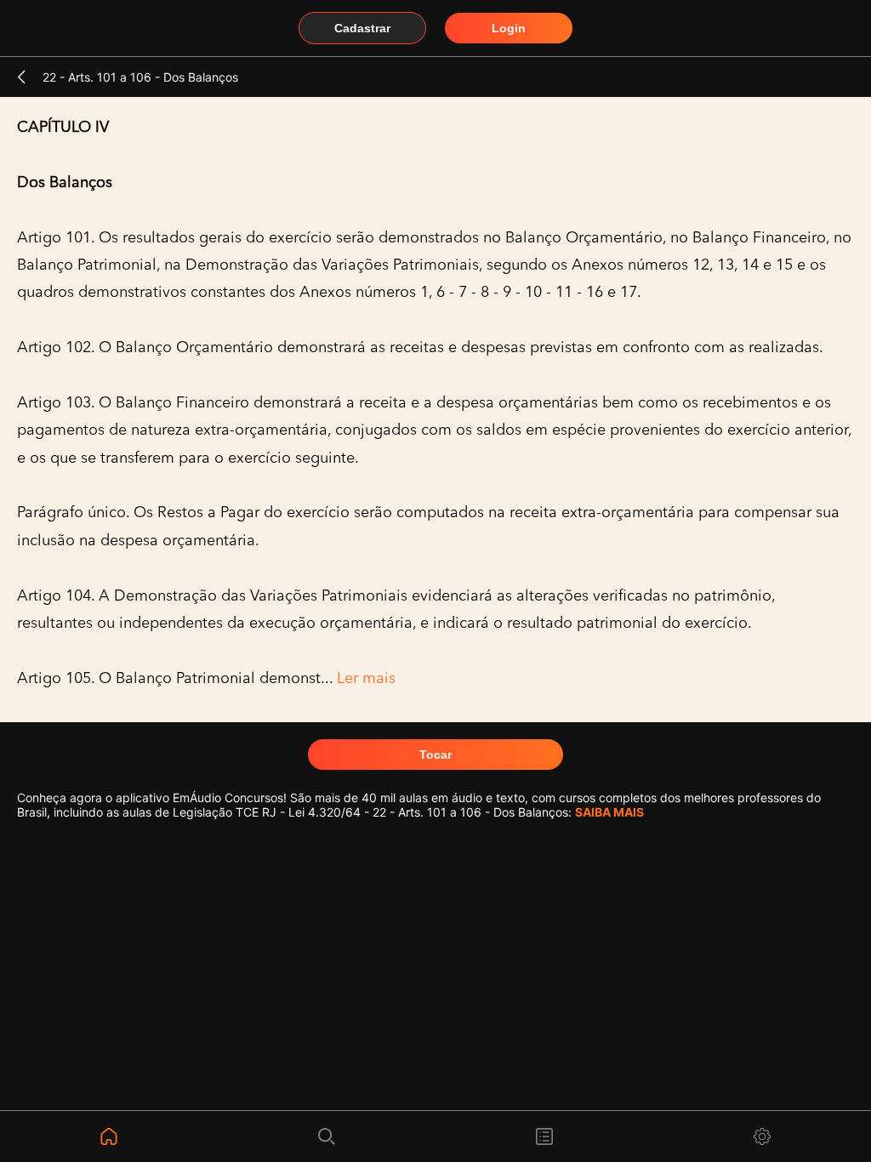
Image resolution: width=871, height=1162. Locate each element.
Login (509, 28)
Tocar (435, 754)
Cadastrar (362, 28)
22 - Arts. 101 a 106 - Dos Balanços (140, 77)
